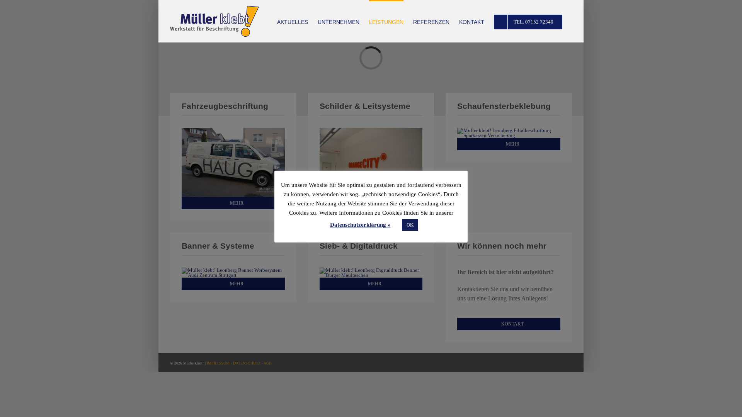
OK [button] (410, 225)
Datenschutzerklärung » (360, 225)
